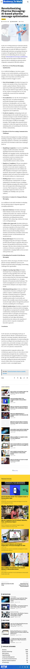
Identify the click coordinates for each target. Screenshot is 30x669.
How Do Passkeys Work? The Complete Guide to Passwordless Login (18, 400)
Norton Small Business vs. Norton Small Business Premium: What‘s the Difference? (19, 632)
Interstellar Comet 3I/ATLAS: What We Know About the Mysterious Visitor (19, 430)
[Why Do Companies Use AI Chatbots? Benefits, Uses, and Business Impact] (5, 408)
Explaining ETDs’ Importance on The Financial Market (24, 585)
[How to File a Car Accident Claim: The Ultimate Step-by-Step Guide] (5, 393)
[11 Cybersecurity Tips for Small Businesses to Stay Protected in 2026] (5, 641)
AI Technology (13, 596)
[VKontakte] (25, 667)
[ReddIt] (24, 378)
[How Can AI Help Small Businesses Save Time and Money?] (5, 626)
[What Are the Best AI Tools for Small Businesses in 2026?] (5, 461)
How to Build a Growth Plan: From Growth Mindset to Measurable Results (18, 453)
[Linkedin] (20, 378)
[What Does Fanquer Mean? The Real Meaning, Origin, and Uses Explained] (5, 423)
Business (3, 19)
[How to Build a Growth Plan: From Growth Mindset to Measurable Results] (5, 453)
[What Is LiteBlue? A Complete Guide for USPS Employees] (5, 438)
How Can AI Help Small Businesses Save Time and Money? (19, 624)
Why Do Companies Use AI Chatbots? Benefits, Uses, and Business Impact (19, 407)
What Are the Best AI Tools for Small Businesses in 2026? (19, 460)
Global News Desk (13, 626)
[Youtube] (27, 667)
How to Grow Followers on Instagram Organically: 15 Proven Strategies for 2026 (19, 445)
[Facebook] (14, 378)
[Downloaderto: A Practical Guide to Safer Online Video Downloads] (5, 607)
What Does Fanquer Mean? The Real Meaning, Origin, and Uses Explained (19, 422)
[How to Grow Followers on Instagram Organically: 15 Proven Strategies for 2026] (5, 445)
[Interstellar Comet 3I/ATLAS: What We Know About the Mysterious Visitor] (5, 430)
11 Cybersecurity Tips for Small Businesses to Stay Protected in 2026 (18, 640)
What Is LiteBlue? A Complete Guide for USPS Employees (19, 437)
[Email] (27, 378)
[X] (17, 378)
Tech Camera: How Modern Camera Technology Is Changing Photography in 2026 (19, 614)
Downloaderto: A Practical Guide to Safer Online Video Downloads (19, 606)
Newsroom (12, 602)
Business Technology (14, 611)
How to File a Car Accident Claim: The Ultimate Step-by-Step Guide (19, 392)
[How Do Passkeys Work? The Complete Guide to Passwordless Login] (5, 400)
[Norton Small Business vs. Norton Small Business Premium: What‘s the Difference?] (5, 633)
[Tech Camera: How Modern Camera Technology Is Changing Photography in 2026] (5, 614)
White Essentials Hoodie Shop (7, 584)
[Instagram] (22, 667)
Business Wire (14, 21)
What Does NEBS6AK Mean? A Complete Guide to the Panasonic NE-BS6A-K (19, 415)
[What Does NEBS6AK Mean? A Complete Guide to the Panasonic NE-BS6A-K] (5, 415)
